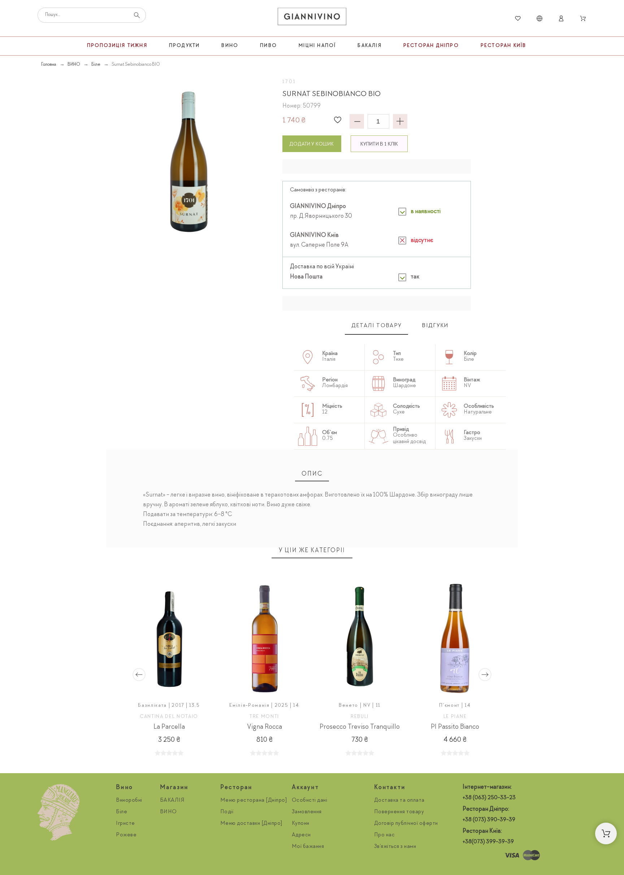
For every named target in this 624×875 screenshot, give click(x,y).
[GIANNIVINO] (312, 18)
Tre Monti (264, 716)
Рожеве (126, 835)
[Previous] (139, 674)
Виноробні (129, 800)
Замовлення (307, 812)
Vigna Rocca (264, 727)
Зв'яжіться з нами (395, 847)
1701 (289, 82)
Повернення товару (399, 812)
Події (227, 812)
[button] (337, 120)
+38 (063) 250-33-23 (489, 798)
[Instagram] (470, 855)
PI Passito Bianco (455, 727)
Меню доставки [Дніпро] (251, 824)
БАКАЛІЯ (172, 800)
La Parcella (169, 727)
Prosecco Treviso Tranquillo (360, 727)
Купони (300, 824)
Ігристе (125, 824)
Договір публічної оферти (406, 824)
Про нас (384, 835)
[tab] (376, 326)
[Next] (484, 674)
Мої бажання (308, 847)
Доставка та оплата (399, 800)
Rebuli (360, 716)
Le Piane (455, 716)
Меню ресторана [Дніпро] (253, 800)
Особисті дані (310, 800)
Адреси (301, 835)
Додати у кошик (312, 144)
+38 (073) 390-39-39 (489, 820)
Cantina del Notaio (169, 716)
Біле (121, 812)
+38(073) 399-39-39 (488, 842)
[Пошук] (137, 15)
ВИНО (168, 812)
